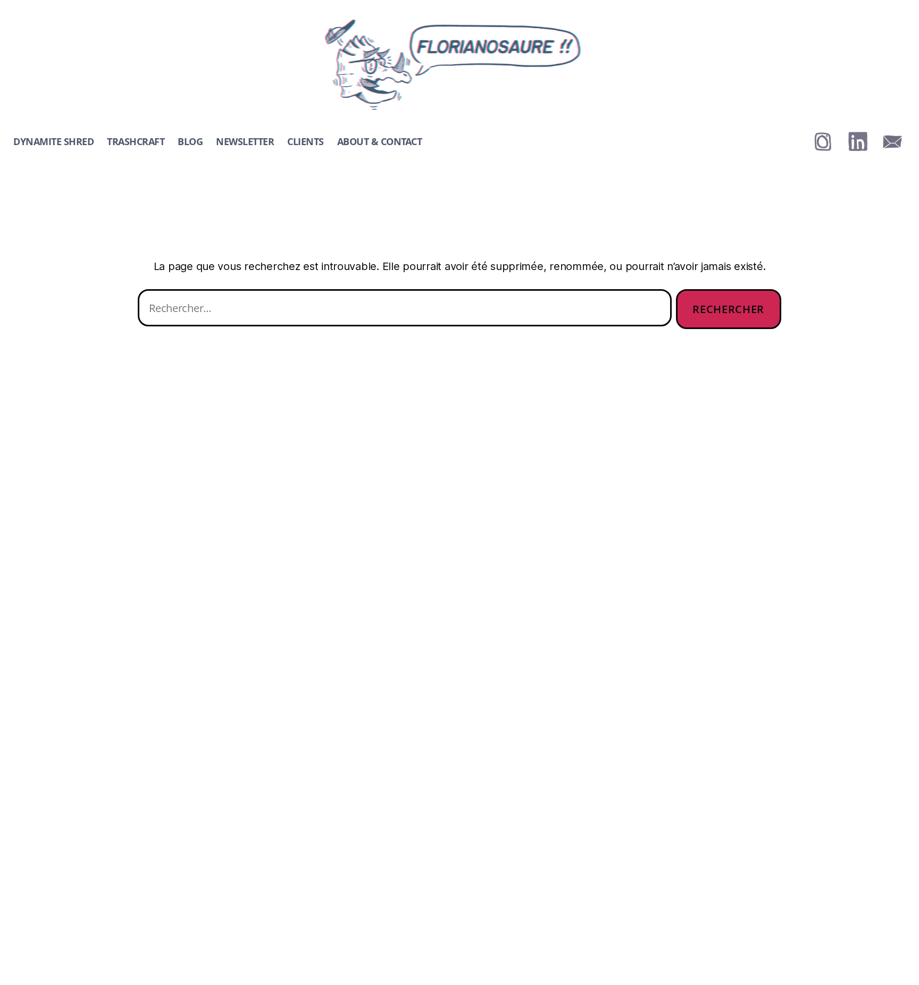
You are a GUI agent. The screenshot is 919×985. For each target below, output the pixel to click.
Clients (305, 142)
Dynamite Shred (53, 142)
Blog (190, 142)
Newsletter (245, 142)
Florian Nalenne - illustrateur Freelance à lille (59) (443, 23)
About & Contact (379, 142)
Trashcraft (135, 142)
